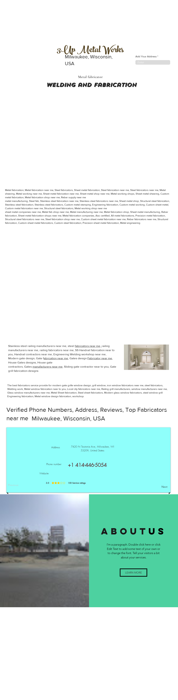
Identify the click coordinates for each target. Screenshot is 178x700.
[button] (133, 572)
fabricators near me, (88, 345)
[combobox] (152, 62)
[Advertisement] (26, 21)
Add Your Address (146, 56)
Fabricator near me (99, 358)
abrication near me (56, 358)
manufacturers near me (48, 366)
